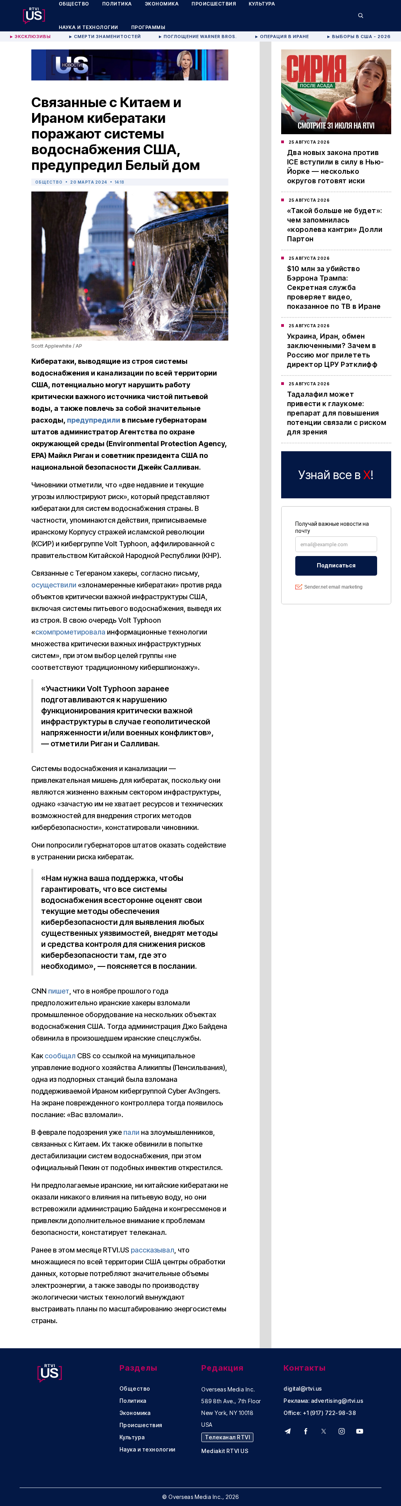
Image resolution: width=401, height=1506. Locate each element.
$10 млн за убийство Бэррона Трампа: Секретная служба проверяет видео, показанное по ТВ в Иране (334, 287)
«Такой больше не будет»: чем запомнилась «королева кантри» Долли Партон (335, 224)
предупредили (93, 420)
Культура (132, 1437)
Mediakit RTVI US (224, 1451)
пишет (58, 991)
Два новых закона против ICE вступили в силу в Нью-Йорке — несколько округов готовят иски (335, 166)
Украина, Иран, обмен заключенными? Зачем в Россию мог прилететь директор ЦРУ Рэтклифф (332, 350)
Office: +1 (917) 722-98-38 (320, 1413)
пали (131, 1132)
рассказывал (152, 1250)
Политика (132, 1401)
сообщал (60, 1056)
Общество (49, 182)
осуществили (53, 585)
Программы (148, 27)
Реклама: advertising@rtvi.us (323, 1401)
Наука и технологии (88, 27)
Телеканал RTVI (227, 1437)
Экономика (135, 1413)
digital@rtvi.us (303, 1389)
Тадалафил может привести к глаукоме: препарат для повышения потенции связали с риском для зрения (337, 413)
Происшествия (141, 1425)
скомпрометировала (70, 632)
